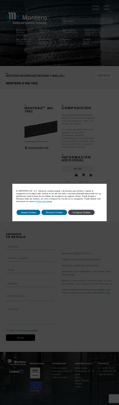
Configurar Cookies (81, 212)
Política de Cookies (44, 201)
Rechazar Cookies (54, 212)
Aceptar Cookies (28, 212)
